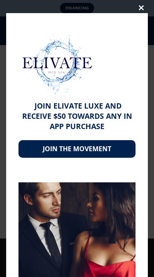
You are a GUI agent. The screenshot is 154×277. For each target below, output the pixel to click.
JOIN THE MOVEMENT (77, 148)
